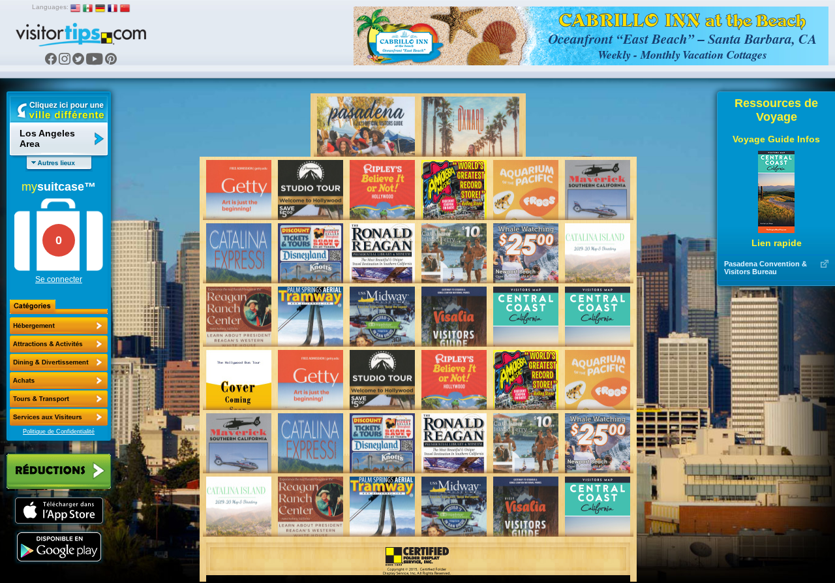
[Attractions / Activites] (59, 344)
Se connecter (58, 279)
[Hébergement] (59, 325)
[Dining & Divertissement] (59, 362)
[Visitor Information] (59, 417)
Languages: (50, 6)
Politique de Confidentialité (59, 431)
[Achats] (59, 380)
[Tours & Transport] (59, 398)
